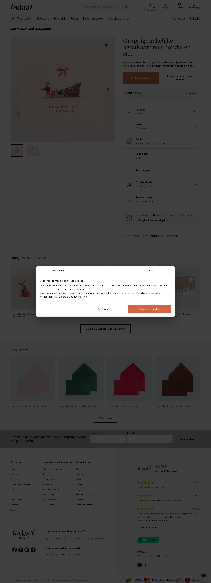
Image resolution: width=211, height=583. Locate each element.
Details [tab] (105, 270)
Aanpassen (103, 308)
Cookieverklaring (78, 296)
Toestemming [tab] (59, 270)
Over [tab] (151, 270)
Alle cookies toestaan (150, 308)
